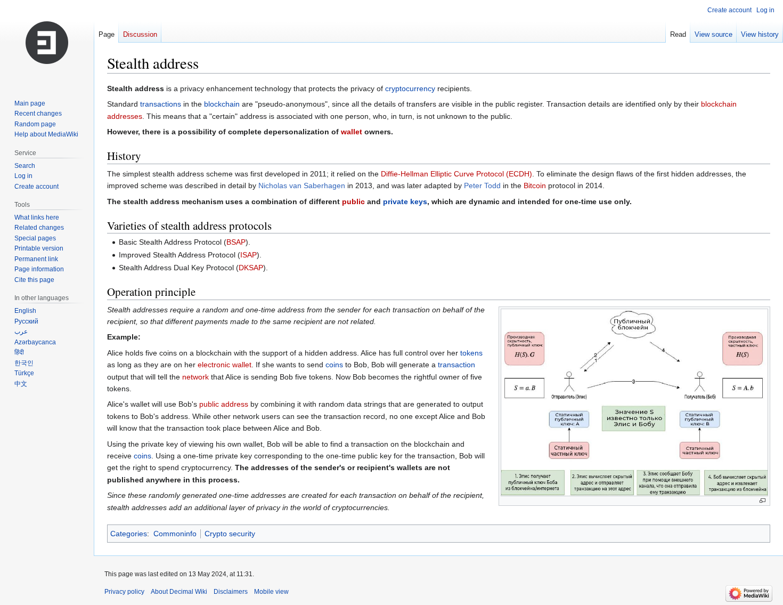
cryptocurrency (410, 88)
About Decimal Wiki (179, 591)
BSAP (236, 242)
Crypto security (230, 533)
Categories (128, 533)
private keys (405, 201)
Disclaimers (231, 591)
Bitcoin (535, 185)
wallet (351, 131)
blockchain (222, 104)
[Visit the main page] (46, 42)
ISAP (248, 255)
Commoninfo (175, 533)
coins (334, 364)
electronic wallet (224, 364)
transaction (456, 364)
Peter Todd (482, 185)
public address (223, 404)
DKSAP (251, 267)
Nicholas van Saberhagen (301, 185)
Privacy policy (124, 591)
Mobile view (271, 591)
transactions (160, 104)
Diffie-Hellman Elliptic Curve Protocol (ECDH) (456, 174)
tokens (471, 353)
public (353, 201)
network (195, 377)
